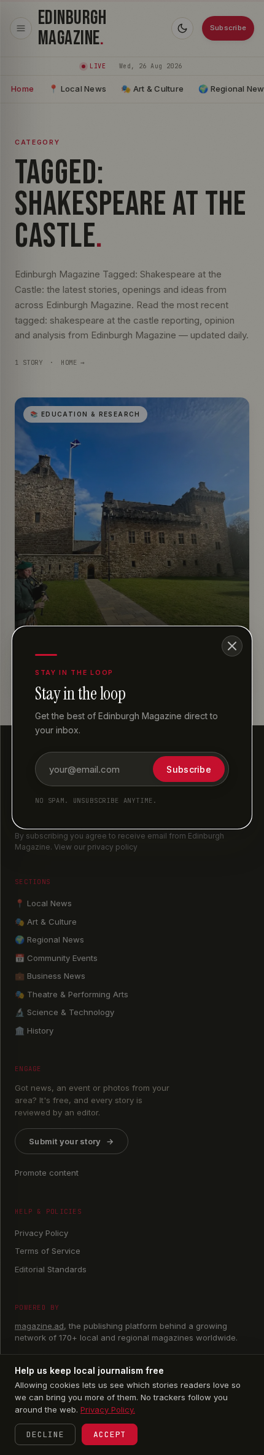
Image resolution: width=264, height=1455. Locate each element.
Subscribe (188, 769)
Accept (109, 1434)
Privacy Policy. (107, 1409)
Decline (45, 1434)
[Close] (232, 646)
